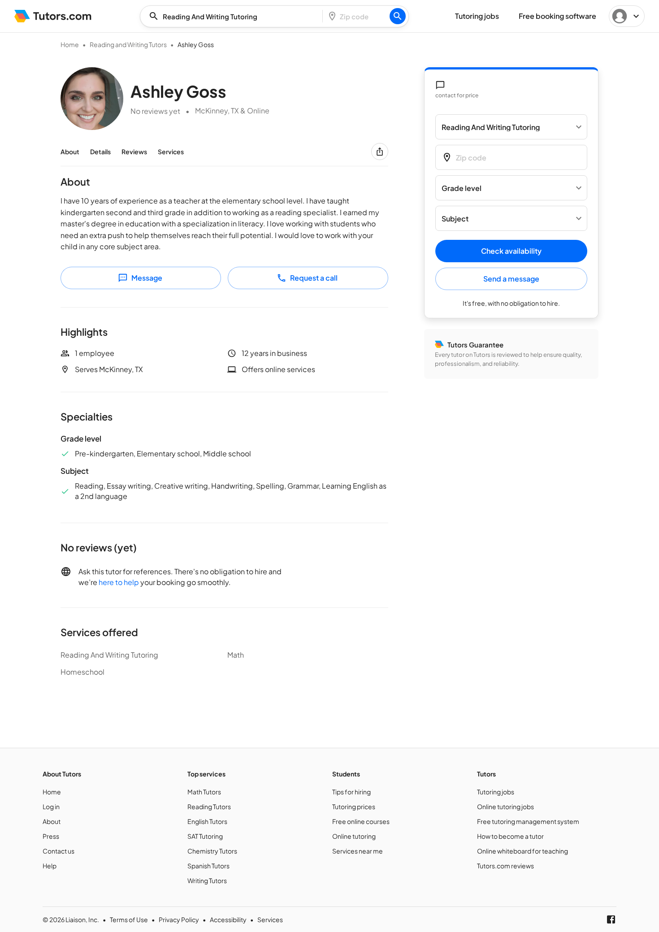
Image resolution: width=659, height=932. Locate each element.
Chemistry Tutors (212, 851)
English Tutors (207, 821)
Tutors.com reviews (505, 866)
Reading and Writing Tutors (128, 44)
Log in (51, 806)
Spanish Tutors (208, 866)
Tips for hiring (351, 792)
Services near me (357, 851)
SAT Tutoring (205, 836)
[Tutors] (53, 16)
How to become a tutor (510, 836)
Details (100, 151)
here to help (119, 582)
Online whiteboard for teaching (522, 851)
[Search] (398, 16)
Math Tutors (204, 792)
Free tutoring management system (528, 821)
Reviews (134, 151)
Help (49, 866)
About (70, 151)
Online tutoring (354, 836)
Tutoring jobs (495, 792)
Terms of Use (129, 919)
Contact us (58, 851)
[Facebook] (611, 919)
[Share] (379, 151)
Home (70, 44)
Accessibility (228, 919)
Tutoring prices (353, 806)
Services (171, 151)
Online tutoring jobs (505, 806)
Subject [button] (455, 218)
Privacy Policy (179, 919)
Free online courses (361, 821)
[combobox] (234, 16)
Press (51, 836)
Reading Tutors (209, 806)
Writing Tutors (207, 880)
